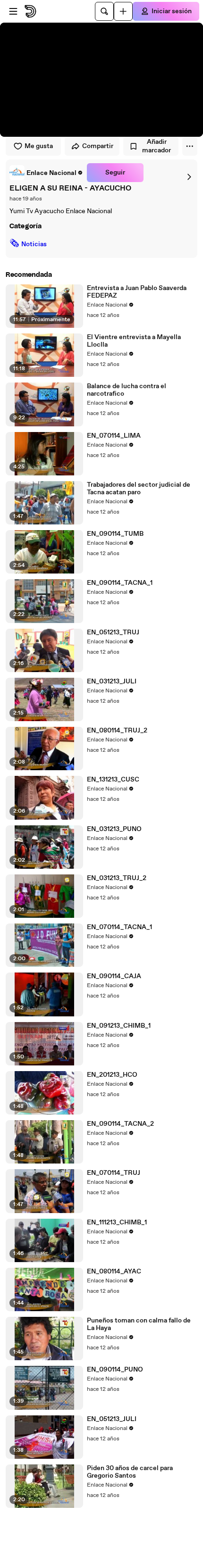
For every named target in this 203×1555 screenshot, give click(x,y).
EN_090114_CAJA (114, 976)
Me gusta (39, 146)
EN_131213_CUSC (113, 779)
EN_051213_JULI (111, 1419)
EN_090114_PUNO (115, 1369)
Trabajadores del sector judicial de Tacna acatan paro (138, 488)
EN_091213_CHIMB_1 (119, 1026)
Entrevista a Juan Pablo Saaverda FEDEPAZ (136, 291)
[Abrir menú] (13, 11)
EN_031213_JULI (111, 681)
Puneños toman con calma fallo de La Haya (139, 1324)
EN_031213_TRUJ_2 (116, 878)
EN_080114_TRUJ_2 (117, 730)
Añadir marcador (156, 146)
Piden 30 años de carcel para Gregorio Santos (130, 1472)
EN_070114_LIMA (114, 436)
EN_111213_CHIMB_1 (117, 1222)
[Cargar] (123, 11)
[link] (46, 172)
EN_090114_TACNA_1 (119, 583)
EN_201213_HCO (112, 1075)
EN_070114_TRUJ (113, 1173)
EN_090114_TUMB (115, 534)
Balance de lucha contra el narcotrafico (126, 390)
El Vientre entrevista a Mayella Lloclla (134, 341)
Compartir (97, 146)
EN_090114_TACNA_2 (120, 1124)
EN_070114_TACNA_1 (119, 927)
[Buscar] (104, 11)
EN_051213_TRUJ (113, 632)
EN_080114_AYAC (114, 1271)
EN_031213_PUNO (114, 829)
